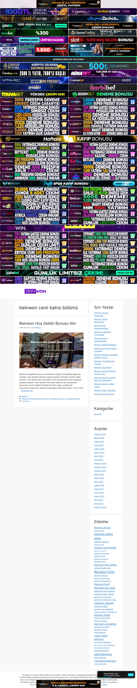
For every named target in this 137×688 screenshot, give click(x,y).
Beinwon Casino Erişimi (104, 394)
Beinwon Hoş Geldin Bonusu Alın (47, 323)
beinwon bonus (101, 542)
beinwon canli (99, 545)
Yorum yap (26, 401)
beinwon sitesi (101, 606)
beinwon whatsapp (100, 621)
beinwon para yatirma (104, 591)
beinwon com (99, 556)
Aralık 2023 (99, 493)
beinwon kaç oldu (104, 587)
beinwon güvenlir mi (102, 581)
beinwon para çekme (104, 594)
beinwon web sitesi (102, 618)
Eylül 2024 (98, 460)
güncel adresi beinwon (102, 648)
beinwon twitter (102, 615)
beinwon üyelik (100, 630)
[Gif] (68, 138)
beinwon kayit (102, 584)
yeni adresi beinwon (73, 399)
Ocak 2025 (98, 445)
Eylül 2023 (98, 504)
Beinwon (25, 396)
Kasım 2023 (99, 496)
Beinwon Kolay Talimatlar (105, 390)
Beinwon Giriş (104, 572)
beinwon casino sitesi (101, 553)
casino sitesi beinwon (101, 637)
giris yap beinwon (109, 645)
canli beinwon (100, 632)
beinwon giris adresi (101, 559)
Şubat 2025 (99, 442)
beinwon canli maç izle (100, 551)
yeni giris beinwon (100, 664)
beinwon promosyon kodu (105, 600)
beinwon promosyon (102, 597)
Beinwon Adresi (102, 527)
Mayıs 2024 (99, 474)
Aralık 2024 (99, 449)
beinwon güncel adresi (102, 578)
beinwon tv (112, 612)
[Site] (34, 101)
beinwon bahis (99, 531)
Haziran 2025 (100, 434)
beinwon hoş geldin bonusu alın (53, 399)
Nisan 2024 (99, 478)
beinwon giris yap (102, 568)
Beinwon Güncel (101, 576)
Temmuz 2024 (100, 467)
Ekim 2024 (98, 456)
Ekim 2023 (98, 500)
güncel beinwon (101, 650)
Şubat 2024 (99, 485)
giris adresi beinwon (102, 642)
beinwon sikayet (104, 603)
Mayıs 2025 (99, 438)
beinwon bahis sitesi (103, 536)
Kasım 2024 (99, 452)
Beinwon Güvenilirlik (102, 368)
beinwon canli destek (105, 547)
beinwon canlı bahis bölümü (32, 399)
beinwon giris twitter (105, 564)
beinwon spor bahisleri (103, 609)
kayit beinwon (103, 654)
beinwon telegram (100, 612)
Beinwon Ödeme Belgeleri (105, 345)
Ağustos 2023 (100, 507)
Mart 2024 (98, 482)
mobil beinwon (100, 657)
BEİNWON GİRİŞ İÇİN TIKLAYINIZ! (68, 59)
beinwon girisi (100, 561)
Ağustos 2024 (100, 463)
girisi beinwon (98, 645)
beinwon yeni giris (101, 627)
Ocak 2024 (99, 489)
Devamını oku (27, 391)
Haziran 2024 (100, 471)
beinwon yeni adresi (105, 623)
